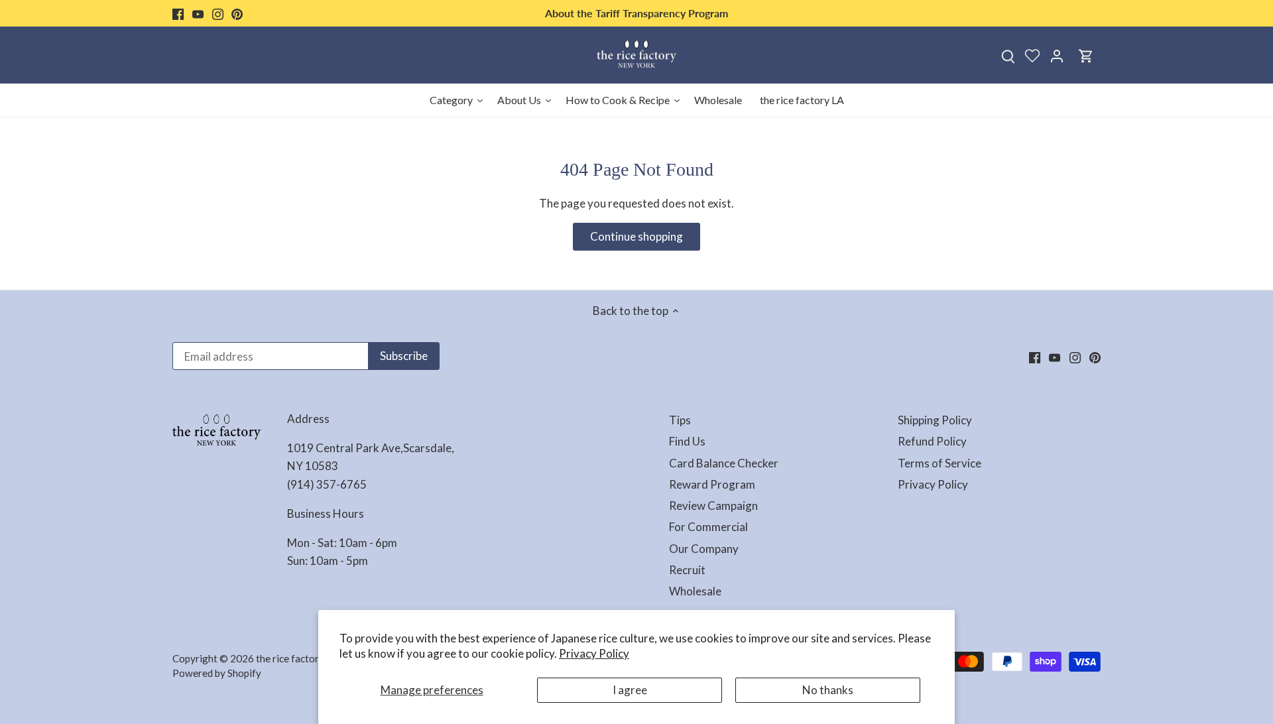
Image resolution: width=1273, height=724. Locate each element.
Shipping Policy (935, 420)
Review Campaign (713, 506)
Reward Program (712, 484)
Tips (680, 420)
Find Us (687, 441)
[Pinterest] (237, 13)
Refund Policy (932, 441)
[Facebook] (178, 13)
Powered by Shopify (216, 673)
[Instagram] (217, 13)
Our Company (704, 549)
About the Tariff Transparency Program (636, 13)
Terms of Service (939, 463)
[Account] (1056, 55)
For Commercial (708, 527)
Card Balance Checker (723, 463)
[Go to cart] (1086, 55)
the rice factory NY (298, 658)
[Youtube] (198, 13)
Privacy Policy (594, 653)
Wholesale (695, 591)
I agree (630, 690)
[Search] (1007, 55)
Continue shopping (636, 236)
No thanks (827, 690)
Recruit (687, 570)
